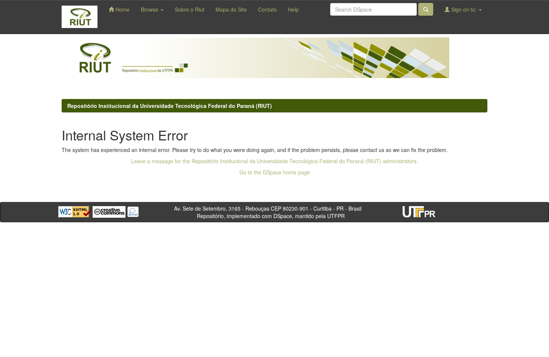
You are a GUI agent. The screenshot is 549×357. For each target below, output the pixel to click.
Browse (150, 9)
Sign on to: (464, 9)
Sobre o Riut (189, 9)
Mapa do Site (231, 9)
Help (293, 9)
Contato (267, 9)
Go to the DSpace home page (274, 172)
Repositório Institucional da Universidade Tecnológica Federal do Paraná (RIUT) (169, 105)
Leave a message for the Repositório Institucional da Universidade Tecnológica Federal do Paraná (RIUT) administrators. (274, 161)
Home (122, 9)
